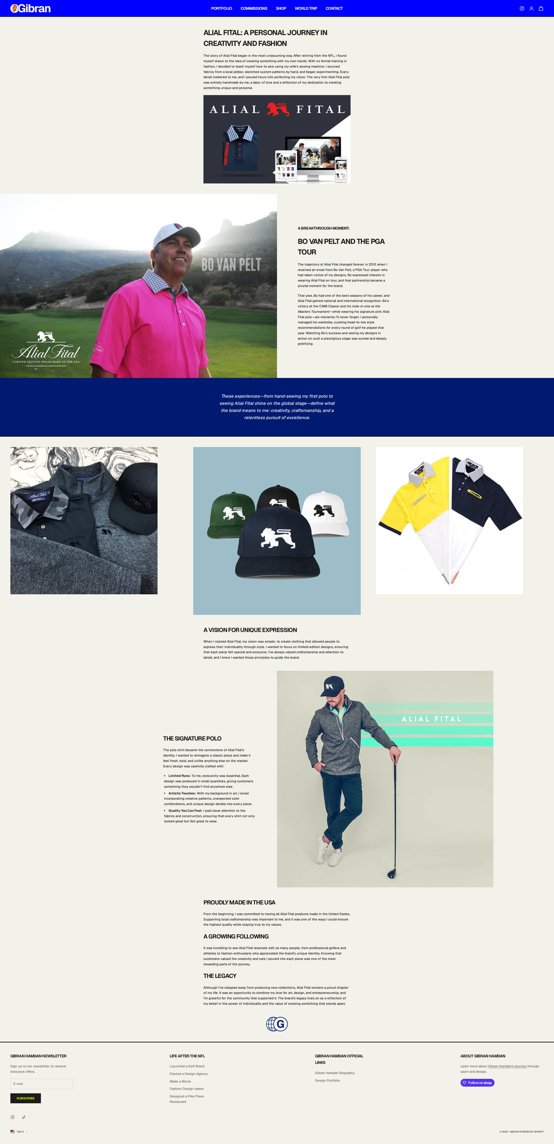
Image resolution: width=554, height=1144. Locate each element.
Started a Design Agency (189, 1074)
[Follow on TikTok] (24, 1117)
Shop (281, 8)
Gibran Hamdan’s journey (507, 1066)
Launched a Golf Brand (187, 1066)
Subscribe (26, 1098)
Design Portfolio (327, 1080)
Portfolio (221, 8)
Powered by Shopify (531, 1131)
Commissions (254, 8)
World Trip (306, 8)
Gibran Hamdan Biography (335, 1073)
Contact (334, 8)
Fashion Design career (187, 1089)
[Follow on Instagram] (12, 1117)
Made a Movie (180, 1081)
